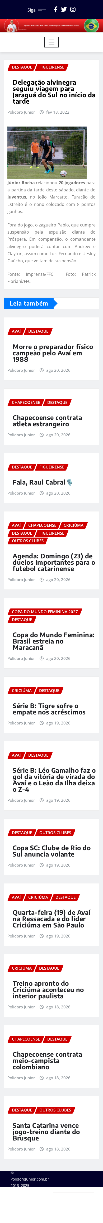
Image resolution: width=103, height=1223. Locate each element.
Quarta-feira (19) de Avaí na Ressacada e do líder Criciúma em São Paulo (52, 918)
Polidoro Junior (21, 112)
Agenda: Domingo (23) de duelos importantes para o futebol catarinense (54, 562)
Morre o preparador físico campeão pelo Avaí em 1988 (53, 352)
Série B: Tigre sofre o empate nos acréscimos (49, 709)
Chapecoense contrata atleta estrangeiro (47, 420)
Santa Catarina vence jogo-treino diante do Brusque (46, 1131)
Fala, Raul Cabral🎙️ (43, 482)
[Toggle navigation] (51, 42)
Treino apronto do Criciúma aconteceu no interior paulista (48, 989)
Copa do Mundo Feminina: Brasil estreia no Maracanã (54, 641)
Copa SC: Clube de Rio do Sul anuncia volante (52, 851)
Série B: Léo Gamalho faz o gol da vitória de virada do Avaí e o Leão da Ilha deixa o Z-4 (54, 779)
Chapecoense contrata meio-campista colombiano (47, 1060)
